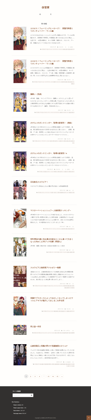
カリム (43, 192)
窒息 (65, 141)
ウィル (48, 311)
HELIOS (61, 47)
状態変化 (62, 192)
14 (53, 376)
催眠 (64, 49)
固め (71, 285)
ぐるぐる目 (56, 252)
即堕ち (55, 171)
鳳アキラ (72, 311)
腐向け (72, 83)
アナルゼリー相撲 (42, 285)
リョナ (48, 141)
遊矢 (70, 333)
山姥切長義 (62, 364)
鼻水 (73, 366)
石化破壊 (64, 333)
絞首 (70, 141)
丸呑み (68, 252)
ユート (46, 333)
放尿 (66, 49)
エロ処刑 (44, 171)
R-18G (43, 49)
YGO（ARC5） (66, 330)
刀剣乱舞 (46, 364)
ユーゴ (42, 333)
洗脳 (69, 49)
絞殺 (67, 141)
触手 (67, 333)
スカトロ (60, 49)
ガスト (48, 171)
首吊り (72, 171)
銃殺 (72, 141)
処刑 (51, 141)
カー (53, 252)
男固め (70, 192)
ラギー (61, 252)
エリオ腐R (53, 82)
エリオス (45, 112)
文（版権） (71, 47)
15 (57, 376)
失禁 (53, 141)
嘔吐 (57, 311)
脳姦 (70, 112)
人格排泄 (63, 82)
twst (69, 190)
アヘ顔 (46, 49)
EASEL (54, 418)
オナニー (50, 229)
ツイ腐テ (51, 192)
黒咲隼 (72, 333)
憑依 (73, 285)
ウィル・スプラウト (53, 49)
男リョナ (66, 112)
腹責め (68, 311)
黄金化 (72, 287)
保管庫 (45, 7)
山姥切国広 (57, 364)
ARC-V (35, 333)
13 (48, 376)
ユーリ (49, 333)
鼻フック (70, 366)
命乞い (55, 192)
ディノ (49, 112)
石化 (73, 192)
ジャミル (47, 192)
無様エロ (72, 49)
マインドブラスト (55, 112)
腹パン (64, 311)
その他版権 (67, 362)
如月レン (57, 141)
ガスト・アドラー (42, 141)
